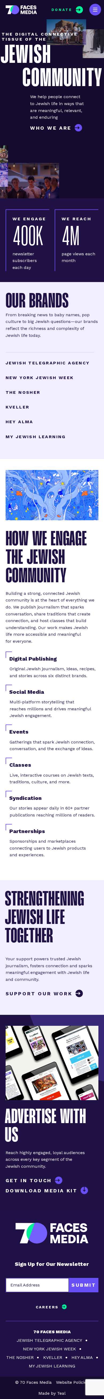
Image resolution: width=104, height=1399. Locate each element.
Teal (61, 1393)
